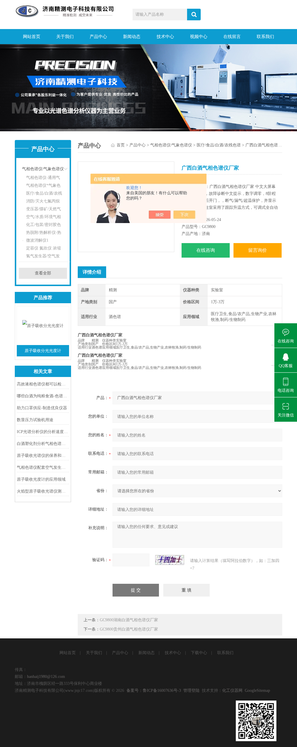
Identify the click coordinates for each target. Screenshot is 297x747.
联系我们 (265, 36)
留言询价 (257, 250)
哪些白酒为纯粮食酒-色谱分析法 (43, 396)
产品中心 (98, 36)
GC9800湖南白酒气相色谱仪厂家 (129, 620)
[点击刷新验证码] (169, 560)
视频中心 (198, 36)
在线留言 (232, 36)
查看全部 (43, 273)
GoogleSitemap (257, 690)
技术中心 (165, 36)
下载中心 (199, 653)
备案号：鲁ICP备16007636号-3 (153, 690)
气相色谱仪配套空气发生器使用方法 (43, 467)
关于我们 (65, 36)
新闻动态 (131, 36)
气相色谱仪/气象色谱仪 (43, 169)
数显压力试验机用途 (35, 420)
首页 (121, 145)
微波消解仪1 (37, 240)
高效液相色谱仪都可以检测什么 (43, 384)
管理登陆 (191, 690)
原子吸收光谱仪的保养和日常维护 (43, 455)
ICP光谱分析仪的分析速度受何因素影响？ (43, 432)
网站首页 (31, 36)
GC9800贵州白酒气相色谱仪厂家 (129, 629)
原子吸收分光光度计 (43, 351)
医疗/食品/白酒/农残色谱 (219, 145)
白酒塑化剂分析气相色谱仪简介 (43, 443)
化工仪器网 (232, 690)
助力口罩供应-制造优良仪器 (42, 408)
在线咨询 (205, 250)
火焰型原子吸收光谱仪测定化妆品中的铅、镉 (43, 491)
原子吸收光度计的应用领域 (41, 479)
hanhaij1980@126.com (46, 676)
